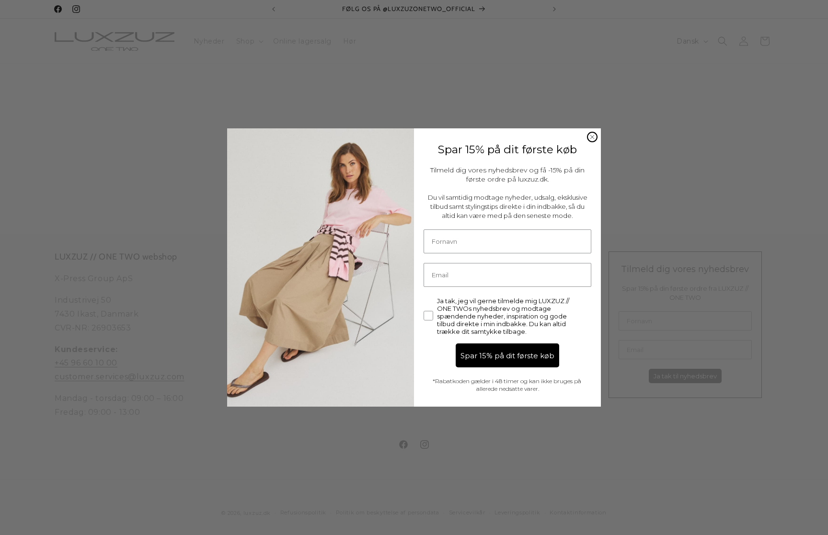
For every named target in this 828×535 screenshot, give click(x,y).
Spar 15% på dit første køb (507, 355)
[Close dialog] (592, 137)
